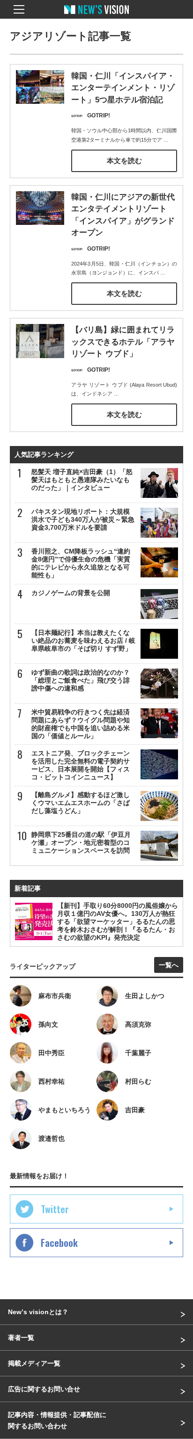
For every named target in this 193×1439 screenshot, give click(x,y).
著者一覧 (21, 1337)
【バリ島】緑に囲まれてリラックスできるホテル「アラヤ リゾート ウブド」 (123, 341)
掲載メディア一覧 (34, 1363)
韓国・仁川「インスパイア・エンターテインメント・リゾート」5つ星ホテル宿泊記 (123, 88)
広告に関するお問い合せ (44, 1389)
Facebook (59, 1243)
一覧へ (168, 965)
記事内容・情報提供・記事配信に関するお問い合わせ (57, 1420)
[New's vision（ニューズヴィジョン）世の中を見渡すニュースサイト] (96, 16)
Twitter (55, 1209)
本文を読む (124, 161)
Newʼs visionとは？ (38, 1312)
